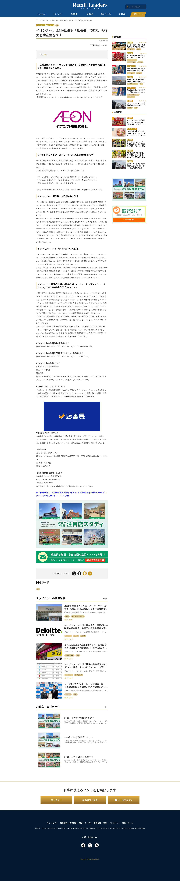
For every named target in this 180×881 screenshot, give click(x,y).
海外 (141, 83)
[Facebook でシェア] (79, 573)
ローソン (68, 694)
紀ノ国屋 (139, 73)
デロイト (68, 636)
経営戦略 (90, 14)
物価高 (83, 636)
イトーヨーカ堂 (131, 62)
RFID (67, 616)
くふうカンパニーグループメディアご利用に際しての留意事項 (127, 828)
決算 (78, 655)
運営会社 (37, 828)
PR (57, 25)
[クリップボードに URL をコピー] (90, 573)
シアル (138, 49)
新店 (136, 107)
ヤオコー (130, 107)
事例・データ (138, 14)
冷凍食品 (140, 62)
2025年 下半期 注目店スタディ (79, 718)
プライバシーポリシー (102, 828)
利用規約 (92, 828)
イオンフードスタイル (133, 94)
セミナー (57, 800)
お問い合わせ (61, 828)
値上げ (76, 636)
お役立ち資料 (91, 800)
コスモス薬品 (69, 655)
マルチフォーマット (133, 83)
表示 (45, 54)
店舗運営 (74, 14)
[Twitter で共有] (74, 573)
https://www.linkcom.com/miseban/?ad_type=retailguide (78, 97)
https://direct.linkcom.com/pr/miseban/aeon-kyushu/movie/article (62, 356)
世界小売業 (78, 675)
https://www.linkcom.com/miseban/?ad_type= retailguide (70, 486)
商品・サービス (106, 14)
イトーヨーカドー (132, 60)
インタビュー (41, 14)
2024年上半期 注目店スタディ (78, 757)
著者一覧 (69, 828)
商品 (75, 694)
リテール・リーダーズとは (48, 828)
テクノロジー (57, 14)
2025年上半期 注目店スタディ (78, 737)
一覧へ (105, 598)
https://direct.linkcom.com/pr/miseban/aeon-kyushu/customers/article (64, 346)
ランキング (68, 675)
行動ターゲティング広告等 (80, 828)
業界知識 (122, 14)
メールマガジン (124, 800)
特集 (105, 823)
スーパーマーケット (78, 616)
